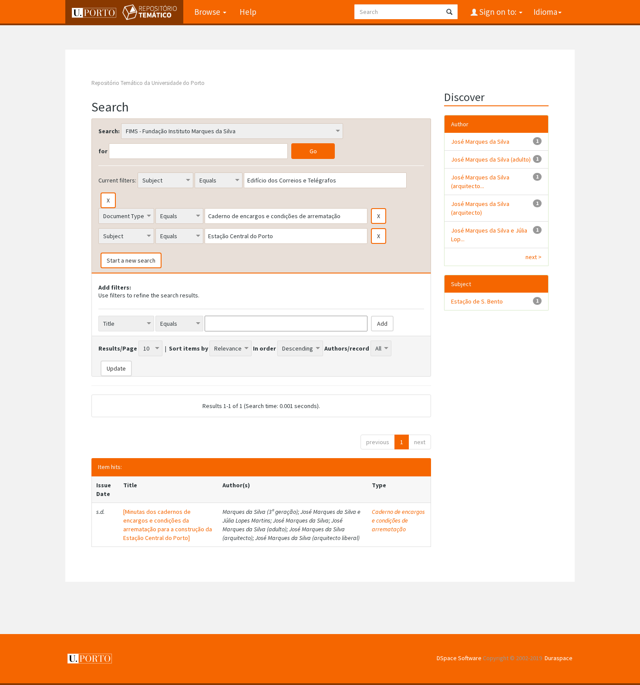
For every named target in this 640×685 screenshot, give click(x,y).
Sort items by (188, 348)
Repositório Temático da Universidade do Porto (148, 83)
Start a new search (131, 260)
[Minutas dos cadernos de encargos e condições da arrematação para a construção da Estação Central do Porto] (167, 525)
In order (264, 348)
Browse (208, 12)
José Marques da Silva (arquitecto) (480, 208)
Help (247, 12)
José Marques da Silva (480, 141)
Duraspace (559, 658)
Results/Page (117, 348)
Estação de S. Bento (477, 301)
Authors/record (346, 348)
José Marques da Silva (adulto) (491, 159)
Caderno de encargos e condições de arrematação (398, 520)
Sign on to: (498, 12)
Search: (109, 131)
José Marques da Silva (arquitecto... (480, 181)
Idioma (545, 12)
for (103, 151)
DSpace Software (459, 658)
